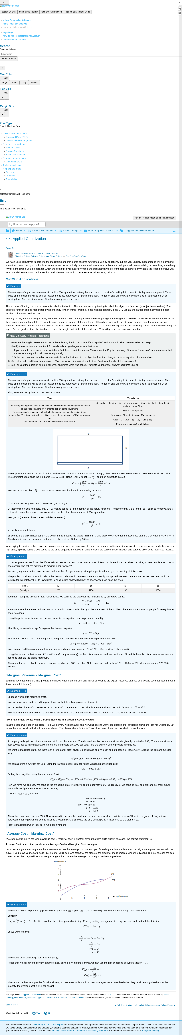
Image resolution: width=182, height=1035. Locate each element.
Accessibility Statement (97, 1031)
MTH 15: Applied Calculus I (101, 231)
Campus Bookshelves (42, 231)
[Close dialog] (2, 204)
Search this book (8, 49)
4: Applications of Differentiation (139, 231)
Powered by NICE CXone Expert (47, 1025)
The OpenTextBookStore (76, 256)
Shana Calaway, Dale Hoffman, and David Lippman (36, 253)
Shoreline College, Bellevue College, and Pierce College (38, 256)
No (49, 1013)
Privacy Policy (59, 1031)
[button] (10, 176)
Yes (38, 1013)
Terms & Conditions (76, 1031)
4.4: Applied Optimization (30, 994)
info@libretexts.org (150, 1031)
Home (19, 231)
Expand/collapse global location (174, 230)
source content (77, 997)
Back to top (11, 1005)
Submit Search (9, 59)
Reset (4, 78)
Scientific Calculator (15, 155)
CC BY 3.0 (111, 994)
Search (10, 224)
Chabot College (71, 231)
